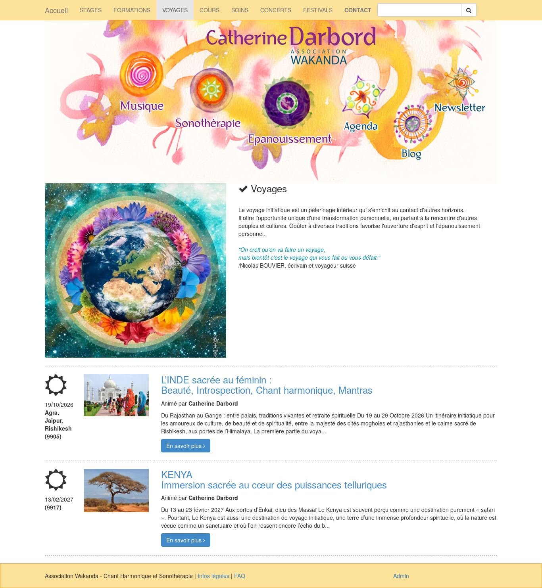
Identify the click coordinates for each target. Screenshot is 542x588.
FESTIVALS (318, 10)
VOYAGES (175, 10)
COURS (209, 10)
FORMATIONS (131, 10)
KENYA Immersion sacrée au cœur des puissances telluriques (274, 479)
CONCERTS (275, 10)
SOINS (239, 10)
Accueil (56, 10)
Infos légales (213, 576)
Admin (401, 576)
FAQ (239, 576)
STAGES (91, 10)
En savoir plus (184, 446)
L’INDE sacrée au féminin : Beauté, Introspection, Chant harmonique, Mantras (267, 384)
